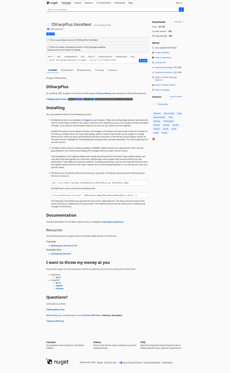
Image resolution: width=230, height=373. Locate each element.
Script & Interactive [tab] (105, 56)
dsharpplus (168, 121)
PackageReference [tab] (70, 56)
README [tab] (53, 70)
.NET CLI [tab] (51, 56)
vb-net (176, 125)
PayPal (59, 285)
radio (156, 132)
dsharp (157, 121)
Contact (51, 342)
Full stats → (179, 22)
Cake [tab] (132, 56)
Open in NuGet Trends (165, 85)
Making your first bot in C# (64, 245)
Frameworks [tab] (68, 70)
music (164, 132)
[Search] (181, 9)
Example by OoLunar (61, 253)
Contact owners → (176, 97)
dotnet (166, 125)
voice (174, 129)
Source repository (163, 57)
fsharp (157, 129)
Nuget (87, 120)
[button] (143, 60)
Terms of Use (110, 362)
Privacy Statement (151, 362)
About (100, 362)
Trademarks (167, 362)
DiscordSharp (104, 93)
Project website (162, 52)
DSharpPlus (163, 104)
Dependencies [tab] (85, 70)
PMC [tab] (59, 56)
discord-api (169, 113)
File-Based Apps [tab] (121, 56)
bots (179, 113)
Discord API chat (92, 315)
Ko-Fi (58, 277)
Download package (164, 67)
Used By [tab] (100, 70)
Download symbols (164, 72)
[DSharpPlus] (154, 104)
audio (165, 129)
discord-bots (159, 117)
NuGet (97, 148)
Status (97, 342)
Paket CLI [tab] (91, 56)
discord (157, 113)
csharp (157, 125)
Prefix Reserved (56, 29)
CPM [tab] (82, 56)
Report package (162, 90)
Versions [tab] (113, 70)
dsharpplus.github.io (113, 221)
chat (171, 117)
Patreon (60, 288)
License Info (160, 62)
